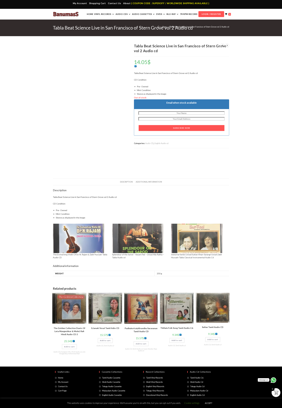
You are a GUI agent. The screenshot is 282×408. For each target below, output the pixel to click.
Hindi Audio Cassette (111, 382)
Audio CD (149, 143)
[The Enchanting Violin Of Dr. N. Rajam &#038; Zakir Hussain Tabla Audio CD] (81, 238)
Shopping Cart (97, 3)
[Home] (158, 27)
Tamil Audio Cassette (111, 378)
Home (60, 378)
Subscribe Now (181, 128)
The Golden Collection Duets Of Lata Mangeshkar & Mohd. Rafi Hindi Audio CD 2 (69, 331)
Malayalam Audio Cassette (113, 390)
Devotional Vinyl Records (157, 395)
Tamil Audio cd (109, 346)
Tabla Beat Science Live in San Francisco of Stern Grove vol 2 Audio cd (199, 27)
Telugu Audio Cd (197, 386)
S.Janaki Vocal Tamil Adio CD (105, 328)
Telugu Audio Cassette (111, 386)
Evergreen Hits (66, 352)
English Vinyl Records (155, 386)
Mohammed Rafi (74, 353)
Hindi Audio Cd (196, 382)
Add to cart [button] (69, 347)
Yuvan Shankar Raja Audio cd (147, 350)
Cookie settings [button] (191, 403)
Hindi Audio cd (76, 352)
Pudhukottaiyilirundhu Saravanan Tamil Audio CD (141, 330)
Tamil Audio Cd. (197, 378)
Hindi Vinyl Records (154, 382)
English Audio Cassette (112, 395)
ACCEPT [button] (208, 403)
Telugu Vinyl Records (155, 390)
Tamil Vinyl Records (154, 378)
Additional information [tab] (149, 182)
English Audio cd (161, 143)
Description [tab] (126, 182)
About (127, 3)
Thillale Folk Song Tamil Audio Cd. (176, 328)
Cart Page (62, 390)
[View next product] (227, 46)
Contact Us (114, 3)
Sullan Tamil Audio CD (212, 327)
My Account (80, 3)
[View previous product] (222, 46)
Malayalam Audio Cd (199, 390)
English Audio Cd (197, 395)
